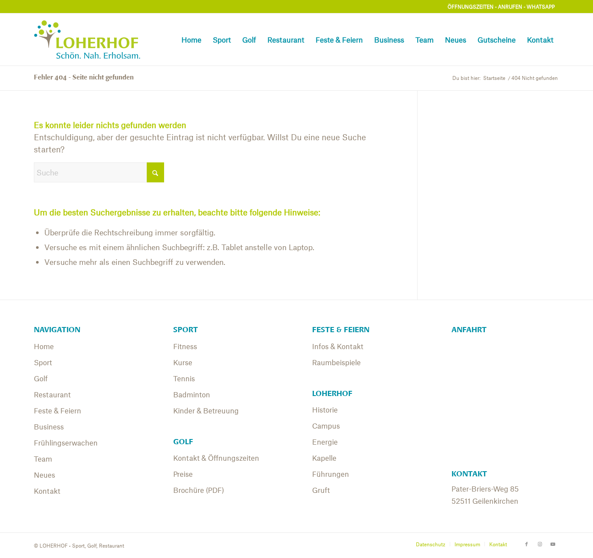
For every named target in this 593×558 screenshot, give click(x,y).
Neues (44, 474)
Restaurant (52, 394)
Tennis (184, 378)
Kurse (182, 362)
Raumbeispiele (336, 362)
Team (43, 458)
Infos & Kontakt (337, 346)
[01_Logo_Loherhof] (91, 39)
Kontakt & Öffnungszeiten (216, 457)
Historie (325, 409)
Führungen (330, 473)
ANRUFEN (510, 6)
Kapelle (324, 457)
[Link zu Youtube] (552, 543)
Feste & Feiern (57, 410)
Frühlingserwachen (66, 442)
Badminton (191, 394)
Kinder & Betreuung (206, 410)
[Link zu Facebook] (526, 543)
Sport (43, 362)
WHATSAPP (541, 6)
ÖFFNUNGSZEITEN (471, 6)
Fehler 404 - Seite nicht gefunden (84, 77)
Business (49, 426)
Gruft (321, 489)
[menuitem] (191, 39)
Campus (326, 425)
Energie (325, 441)
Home (44, 346)
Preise (183, 473)
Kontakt (47, 490)
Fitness (185, 346)
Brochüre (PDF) (198, 489)
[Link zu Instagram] (539, 543)
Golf (41, 378)
